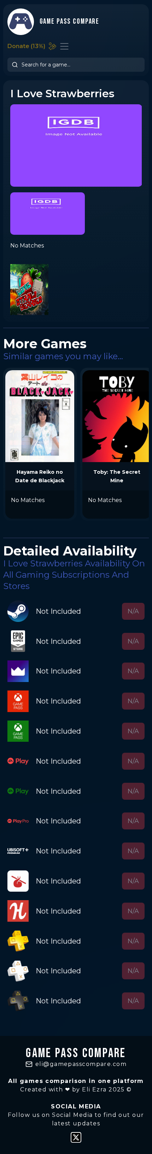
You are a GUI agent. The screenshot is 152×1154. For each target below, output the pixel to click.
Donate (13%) (26, 46)
